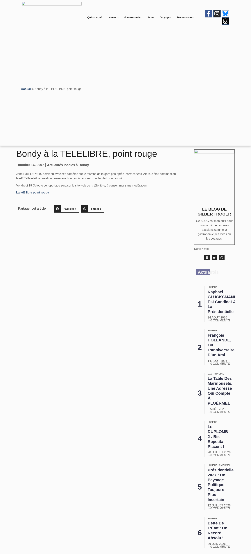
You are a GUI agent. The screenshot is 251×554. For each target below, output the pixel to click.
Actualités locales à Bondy (68, 165)
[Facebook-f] (208, 13)
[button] (66, 209)
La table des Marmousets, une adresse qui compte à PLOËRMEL (220, 390)
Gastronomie (132, 17)
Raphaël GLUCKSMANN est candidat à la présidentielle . (222, 302)
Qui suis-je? (95, 17)
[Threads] (225, 21)
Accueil (26, 88)
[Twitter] (214, 257)
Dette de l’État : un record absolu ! (217, 530)
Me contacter (185, 17)
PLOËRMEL (224, 465)
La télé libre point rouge (32, 192)
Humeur (113, 17)
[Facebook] (207, 257)
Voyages (165, 17)
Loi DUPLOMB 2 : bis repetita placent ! (218, 436)
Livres (150, 17)
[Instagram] (217, 13)
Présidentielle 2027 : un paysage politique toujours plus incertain (221, 485)
